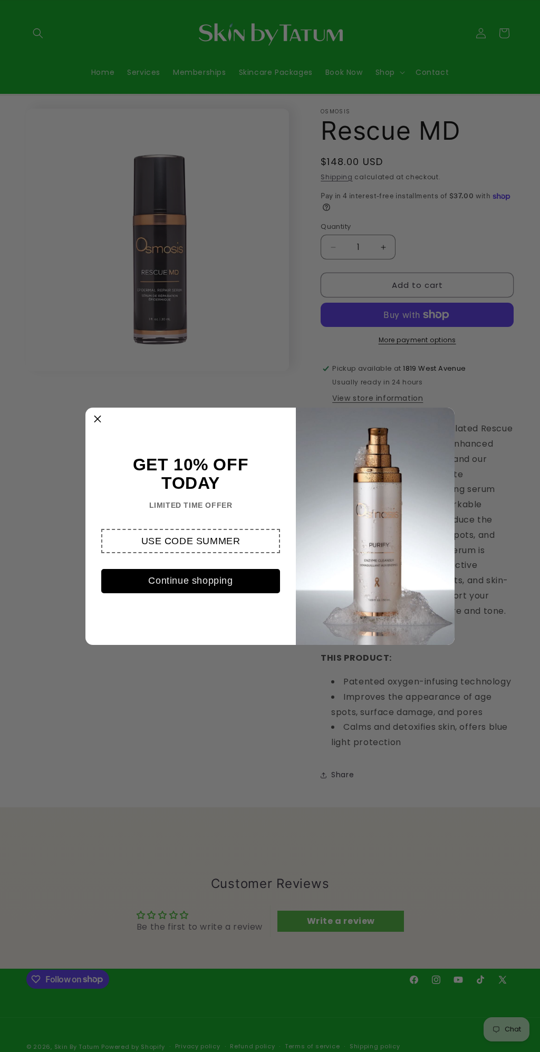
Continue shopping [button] (190, 580)
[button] (190, 541)
